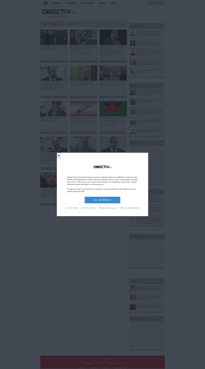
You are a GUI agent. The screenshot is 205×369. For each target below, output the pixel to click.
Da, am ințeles (102, 200)
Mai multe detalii (72, 208)
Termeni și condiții (88, 208)
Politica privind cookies (107, 208)
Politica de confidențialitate (129, 208)
